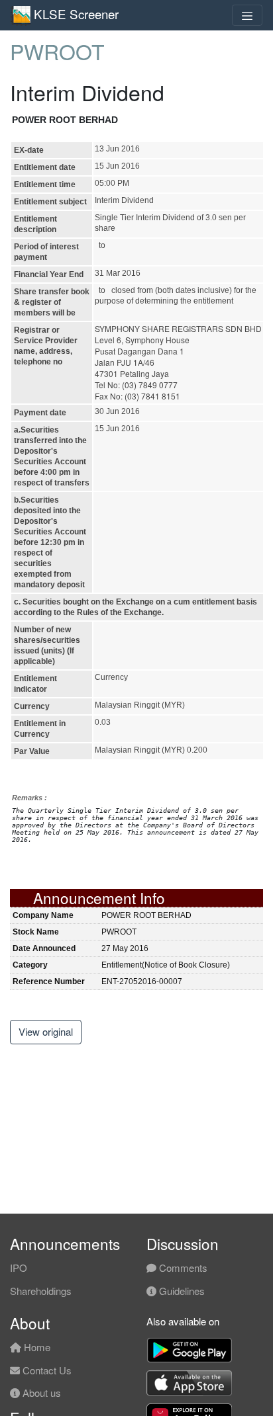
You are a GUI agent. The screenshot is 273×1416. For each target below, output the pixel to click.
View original (46, 1031)
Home (35, 1347)
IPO (18, 1267)
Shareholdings (41, 1291)
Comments (181, 1267)
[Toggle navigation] (247, 15)
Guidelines (180, 1291)
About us (40, 1392)
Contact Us (46, 1370)
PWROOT (57, 51)
